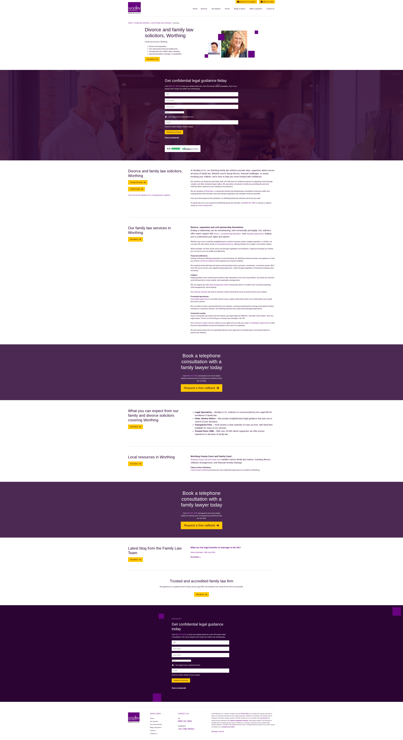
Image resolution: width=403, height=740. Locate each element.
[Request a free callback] (238, 2)
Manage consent (217, 731)
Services (204, 9)
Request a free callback (247, 2)
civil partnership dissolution (231, 234)
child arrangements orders (219, 285)
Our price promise (156, 724)
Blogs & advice (239, 9)
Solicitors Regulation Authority (239, 720)
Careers (152, 730)
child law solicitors (200, 292)
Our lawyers (216, 9)
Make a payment (256, 9)
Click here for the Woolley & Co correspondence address (149, 195)
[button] (204, 9)
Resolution (209, 191)
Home (195, 9)
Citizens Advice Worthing (200, 470)
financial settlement (208, 261)
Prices (227, 9)
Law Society (263, 718)
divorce (216, 234)
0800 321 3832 (268, 2)
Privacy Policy (245, 713)
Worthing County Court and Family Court (206, 460)
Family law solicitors (141, 23)
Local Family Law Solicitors (161, 23)
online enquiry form (205, 205)
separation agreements (254, 234)
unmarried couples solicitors (204, 323)
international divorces (225, 244)
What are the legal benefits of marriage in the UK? (216, 547)
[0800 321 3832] (262, 2)
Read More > (196, 557)
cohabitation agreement (259, 323)
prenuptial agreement (200, 299)
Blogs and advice (155, 727)
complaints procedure (228, 727)
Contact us (270, 9)
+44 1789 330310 (186, 729)
